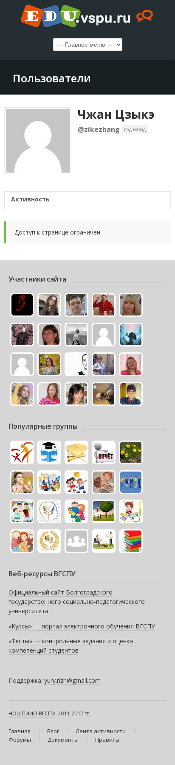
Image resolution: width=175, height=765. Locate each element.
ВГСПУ (47, 713)
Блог (53, 731)
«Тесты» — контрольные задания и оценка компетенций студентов (70, 645)
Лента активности (101, 731)
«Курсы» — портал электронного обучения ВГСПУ (81, 626)
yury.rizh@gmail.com (72, 680)
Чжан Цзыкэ (116, 114)
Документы (63, 739)
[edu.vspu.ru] (87, 17)
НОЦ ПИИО (22, 713)
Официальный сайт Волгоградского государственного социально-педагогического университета (76, 601)
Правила (107, 739)
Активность (30, 199)
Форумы (19, 739)
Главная (19, 731)
